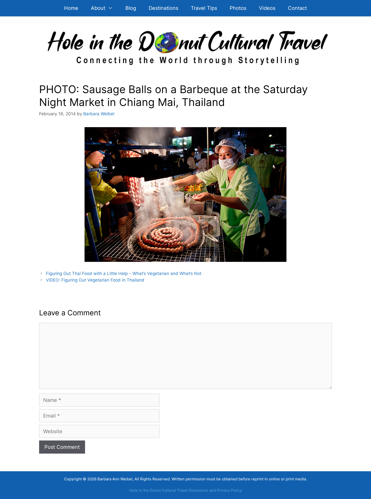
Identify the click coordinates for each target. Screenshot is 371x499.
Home (71, 8)
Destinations (163, 8)
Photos (238, 8)
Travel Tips (204, 8)
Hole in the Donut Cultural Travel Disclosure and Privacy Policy (185, 490)
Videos (267, 8)
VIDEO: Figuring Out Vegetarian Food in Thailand (95, 280)
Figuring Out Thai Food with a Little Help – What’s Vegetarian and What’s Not (123, 273)
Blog (130, 8)
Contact (297, 8)
